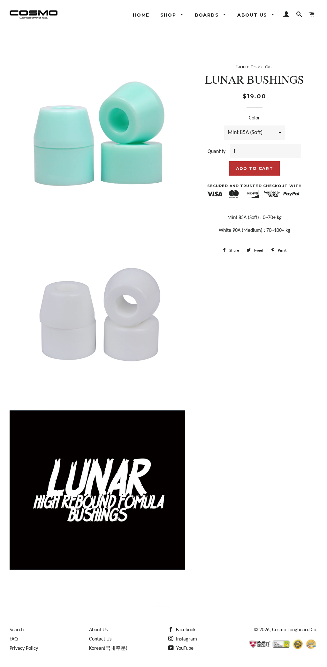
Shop (169, 15)
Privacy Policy (24, 648)
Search (17, 630)
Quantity (216, 151)
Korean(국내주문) (108, 648)
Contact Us (100, 639)
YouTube (184, 648)
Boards (208, 15)
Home (141, 15)
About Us (253, 15)
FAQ (14, 639)
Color (254, 118)
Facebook (185, 630)
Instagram (186, 639)
